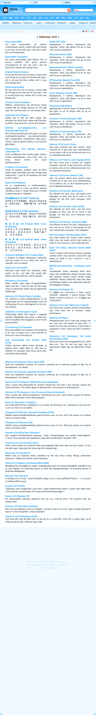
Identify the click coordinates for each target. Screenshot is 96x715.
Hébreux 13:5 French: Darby (63, 144)
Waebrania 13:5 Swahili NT (17, 453)
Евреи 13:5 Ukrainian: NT (17, 496)
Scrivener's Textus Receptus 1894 (66, 119)
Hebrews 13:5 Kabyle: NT (61, 290)
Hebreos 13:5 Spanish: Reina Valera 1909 (24, 362)
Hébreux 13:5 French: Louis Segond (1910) (70, 160)
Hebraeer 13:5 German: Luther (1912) (67, 206)
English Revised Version (16, 72)
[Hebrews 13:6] (93, 326)
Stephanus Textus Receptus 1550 (65, 131)
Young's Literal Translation (18, 102)
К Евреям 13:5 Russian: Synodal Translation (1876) (29, 412)
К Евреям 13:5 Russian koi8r (19, 422)
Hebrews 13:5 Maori (59, 318)
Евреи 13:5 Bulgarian (15, 183)
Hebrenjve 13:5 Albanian (16, 115)
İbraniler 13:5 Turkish (15, 486)
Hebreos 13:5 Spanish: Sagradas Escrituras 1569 (28, 372)
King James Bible (13, 42)
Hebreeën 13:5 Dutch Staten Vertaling (23, 296)
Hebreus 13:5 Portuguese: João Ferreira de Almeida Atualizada (35, 392)
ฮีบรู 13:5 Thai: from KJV (16, 476)
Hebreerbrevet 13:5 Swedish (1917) (21, 443)
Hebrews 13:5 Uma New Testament (21, 506)
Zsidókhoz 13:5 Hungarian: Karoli (21, 312)
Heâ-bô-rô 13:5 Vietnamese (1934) (21, 516)
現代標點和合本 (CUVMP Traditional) (22, 198)
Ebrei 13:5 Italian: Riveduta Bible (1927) (68, 235)
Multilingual (10, 31)
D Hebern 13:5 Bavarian (16, 167)
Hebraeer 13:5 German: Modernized (66, 191)
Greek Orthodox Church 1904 (63, 93)
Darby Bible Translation (16, 57)
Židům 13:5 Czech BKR (16, 268)
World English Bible (14, 87)
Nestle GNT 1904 (57, 42)
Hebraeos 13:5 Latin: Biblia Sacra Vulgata (69, 305)
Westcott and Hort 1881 (61, 54)
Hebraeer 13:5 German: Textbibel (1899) (68, 222)
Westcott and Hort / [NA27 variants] (66, 67)
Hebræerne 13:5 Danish (16, 281)
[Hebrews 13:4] (3, 326)
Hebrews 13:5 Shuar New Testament (22, 433)
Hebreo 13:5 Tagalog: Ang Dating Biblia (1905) (27, 463)
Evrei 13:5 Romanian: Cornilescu (20, 402)
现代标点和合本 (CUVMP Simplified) (21, 211)
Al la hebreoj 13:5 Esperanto (18, 327)
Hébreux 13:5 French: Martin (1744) (66, 175)
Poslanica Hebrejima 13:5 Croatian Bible (24, 255)
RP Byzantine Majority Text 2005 (65, 80)
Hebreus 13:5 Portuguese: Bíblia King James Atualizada (31, 382)
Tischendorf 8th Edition (61, 106)
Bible (4, 31)
